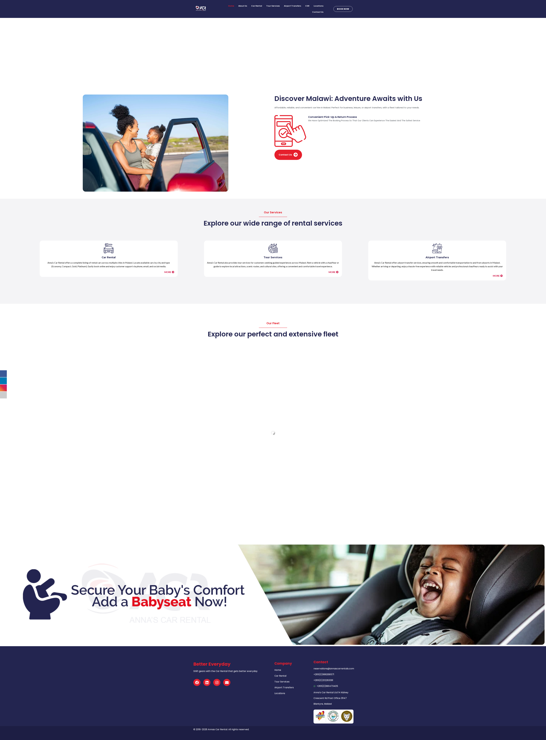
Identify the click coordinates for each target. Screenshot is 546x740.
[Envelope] (226, 682)
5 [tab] (268, 513)
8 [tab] (275, 513)
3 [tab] (263, 513)
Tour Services (273, 6)
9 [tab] (278, 513)
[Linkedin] (206, 682)
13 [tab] (288, 513)
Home (231, 6)
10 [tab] (281, 513)
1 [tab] (257, 513)
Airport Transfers (292, 6)
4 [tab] (265, 513)
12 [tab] (286, 513)
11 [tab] (283, 513)
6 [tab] (270, 513)
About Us (242, 6)
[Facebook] (196, 682)
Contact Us (317, 12)
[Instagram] (216, 682)
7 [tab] (273, 513)
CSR (307, 6)
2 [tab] (260, 513)
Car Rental (256, 6)
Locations (318, 6)
